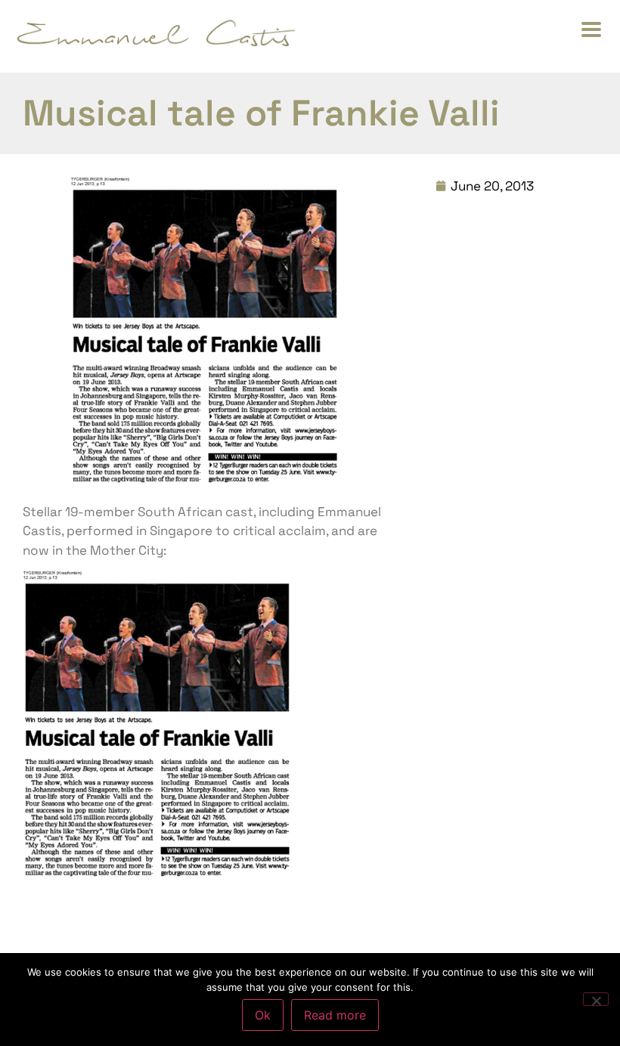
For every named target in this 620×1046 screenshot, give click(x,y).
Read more (335, 1015)
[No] (596, 999)
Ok (263, 1015)
